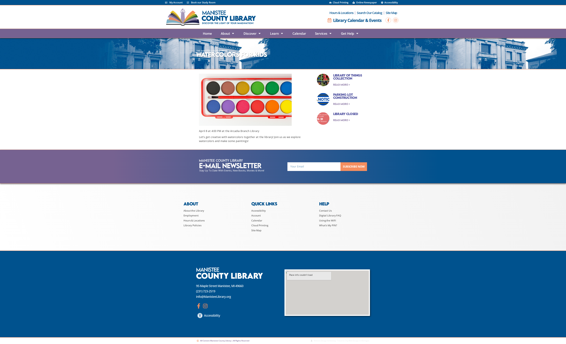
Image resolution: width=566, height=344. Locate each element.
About (225, 33)
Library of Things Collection (347, 76)
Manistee (214, 12)
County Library (228, 18)
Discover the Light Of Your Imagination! (228, 23)
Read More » (341, 84)
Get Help (347, 33)
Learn (274, 33)
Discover (249, 33)
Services (321, 33)
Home (207, 33)
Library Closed (345, 114)
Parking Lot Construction (345, 96)
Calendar (299, 33)
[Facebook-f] (388, 20)
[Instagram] (395, 20)
